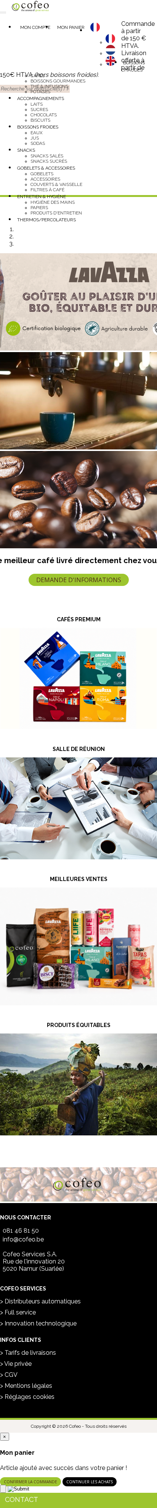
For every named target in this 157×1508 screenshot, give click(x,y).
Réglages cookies (29, 1396)
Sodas (37, 143)
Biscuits (40, 120)
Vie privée (18, 1363)
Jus (34, 138)
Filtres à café (47, 189)
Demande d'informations (78, 580)
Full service (20, 1312)
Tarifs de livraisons (30, 1352)
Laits (36, 104)
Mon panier (71, 27)
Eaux (36, 132)
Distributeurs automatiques (43, 1301)
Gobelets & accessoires (46, 168)
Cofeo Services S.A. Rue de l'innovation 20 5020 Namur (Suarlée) (34, 1261)
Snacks (26, 150)
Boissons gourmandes (57, 81)
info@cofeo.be (23, 1239)
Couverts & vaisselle (56, 184)
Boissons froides (37, 127)
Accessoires (45, 179)
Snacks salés (46, 156)
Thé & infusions (49, 86)
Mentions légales (28, 1385)
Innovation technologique (41, 1323)
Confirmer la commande (30, 1481)
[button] (95, 30)
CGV (11, 1374)
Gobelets (41, 173)
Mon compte (35, 27)
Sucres (39, 109)
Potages (40, 91)
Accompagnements (40, 98)
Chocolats (43, 114)
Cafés (37, 75)
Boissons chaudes (133, 66)
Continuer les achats (89, 1481)
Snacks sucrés (48, 161)
